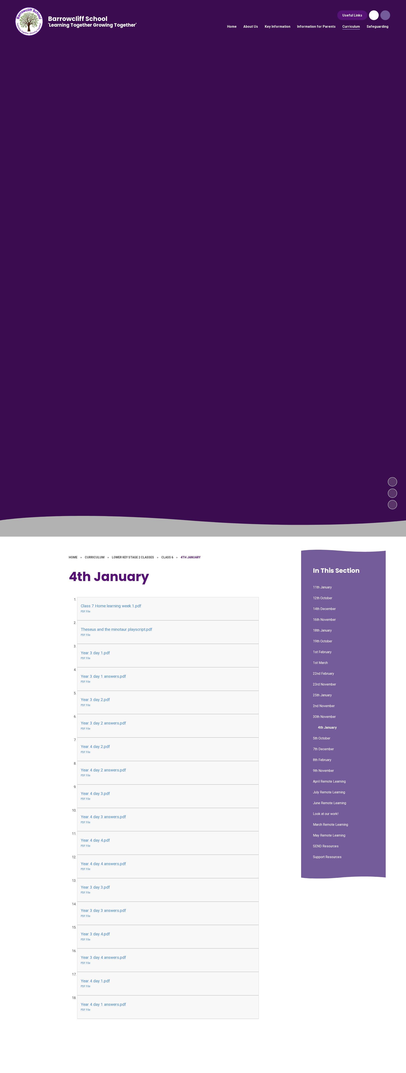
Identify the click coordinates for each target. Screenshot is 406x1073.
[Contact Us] (374, 15)
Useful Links (352, 15)
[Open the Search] (385, 15)
